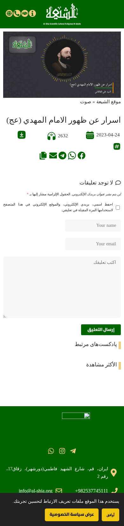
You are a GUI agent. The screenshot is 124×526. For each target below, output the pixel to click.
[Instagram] (61, 450)
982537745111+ (91, 491)
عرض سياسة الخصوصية (72, 514)
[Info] (32, 13)
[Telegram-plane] (73, 450)
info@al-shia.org (35, 491)
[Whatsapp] (51, 450)
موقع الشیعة (108, 101)
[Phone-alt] (16, 13)
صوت (85, 101)
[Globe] (9, 13)
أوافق (110, 515)
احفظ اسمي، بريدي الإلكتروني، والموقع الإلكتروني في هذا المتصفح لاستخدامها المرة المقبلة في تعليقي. (58, 207)
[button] (82, 156)
